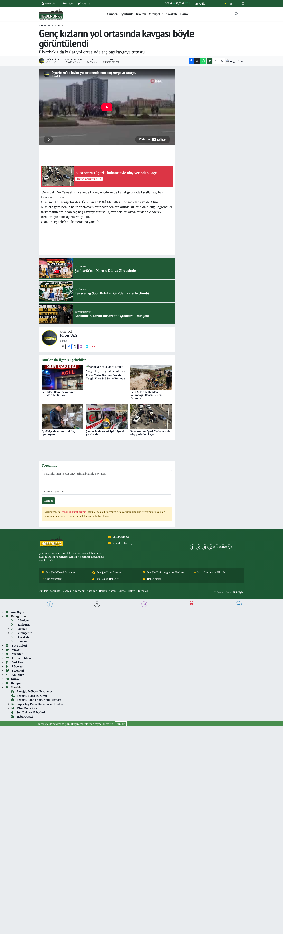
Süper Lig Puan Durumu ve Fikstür (40, 704)
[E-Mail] (63, 346)
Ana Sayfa (17, 612)
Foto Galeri (51, 3)
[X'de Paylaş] (197, 61)
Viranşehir (156, 14)
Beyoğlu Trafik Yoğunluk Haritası (165, 572)
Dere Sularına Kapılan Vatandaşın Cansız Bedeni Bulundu (146, 395)
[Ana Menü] (242, 14)
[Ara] (237, 14)
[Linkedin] (87, 346)
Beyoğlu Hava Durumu (109, 572)
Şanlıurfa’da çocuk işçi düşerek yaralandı (105, 432)
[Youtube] (93, 346)
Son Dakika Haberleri (108, 578)
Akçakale (172, 14)
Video (69, 3)
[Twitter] (75, 346)
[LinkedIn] (217, 547)
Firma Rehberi (21, 658)
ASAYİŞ (59, 25)
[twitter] (97, 604)
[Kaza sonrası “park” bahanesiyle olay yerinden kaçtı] (151, 416)
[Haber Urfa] (49, 337)
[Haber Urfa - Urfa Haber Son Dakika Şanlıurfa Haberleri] (51, 13)
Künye (15, 679)
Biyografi (17, 670)
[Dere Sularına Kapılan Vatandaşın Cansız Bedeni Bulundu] (151, 377)
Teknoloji (143, 590)
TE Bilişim (238, 592)
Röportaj (17, 666)
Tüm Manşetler (53, 578)
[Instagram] (81, 346)
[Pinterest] (205, 547)
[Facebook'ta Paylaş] (191, 61)
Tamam (120, 724)
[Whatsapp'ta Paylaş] (203, 61)
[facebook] (50, 604)
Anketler (17, 675)
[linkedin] (239, 604)
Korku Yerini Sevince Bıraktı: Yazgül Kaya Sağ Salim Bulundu (105, 376)
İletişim (16, 683)
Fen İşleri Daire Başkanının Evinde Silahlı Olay (58, 393)
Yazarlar (86, 3)
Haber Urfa (68, 335)
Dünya (122, 590)
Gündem (113, 14)
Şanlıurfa (127, 14)
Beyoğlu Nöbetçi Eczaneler (61, 572)
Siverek (141, 14)
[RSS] (229, 547)
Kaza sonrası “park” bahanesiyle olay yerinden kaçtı (150, 432)
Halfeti (132, 590)
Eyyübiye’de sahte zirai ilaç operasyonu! (58, 432)
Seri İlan (17, 662)
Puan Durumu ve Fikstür (211, 572)
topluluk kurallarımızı (74, 511)
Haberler (44, 25)
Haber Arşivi (154, 578)
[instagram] (144, 604)
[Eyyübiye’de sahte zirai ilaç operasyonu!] (62, 416)
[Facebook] (69, 346)
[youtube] (191, 604)
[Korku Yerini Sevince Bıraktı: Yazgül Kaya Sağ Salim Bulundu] (107, 368)
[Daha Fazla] (209, 61)
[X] (198, 547)
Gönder (48, 500)
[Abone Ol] (235, 61)
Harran (184, 14)
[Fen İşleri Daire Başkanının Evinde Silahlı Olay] (62, 377)
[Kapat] (281, 723)
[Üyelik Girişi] (241, 3)
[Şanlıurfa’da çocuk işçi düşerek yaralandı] (107, 416)
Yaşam (112, 590)
